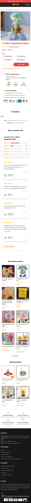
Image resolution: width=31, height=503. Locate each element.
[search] (26, 5)
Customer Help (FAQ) (6, 474)
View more (15, 355)
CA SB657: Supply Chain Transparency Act (11, 458)
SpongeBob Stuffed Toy (12, 9)
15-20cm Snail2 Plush (21, 379)
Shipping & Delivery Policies (7, 466)
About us (3, 450)
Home (2, 9)
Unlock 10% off (3, 496)
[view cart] (29, 5)
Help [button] (28, 501)
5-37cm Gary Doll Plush (7, 346)
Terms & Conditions (6, 452)
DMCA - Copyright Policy (7, 456)
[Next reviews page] (27, 250)
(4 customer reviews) (14, 46)
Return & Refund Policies (7, 470)
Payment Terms (5, 468)
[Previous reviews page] (20, 250)
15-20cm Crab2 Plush (7, 379)
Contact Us (4, 472)
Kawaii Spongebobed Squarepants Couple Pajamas (7, 302)
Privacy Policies (5, 454)
